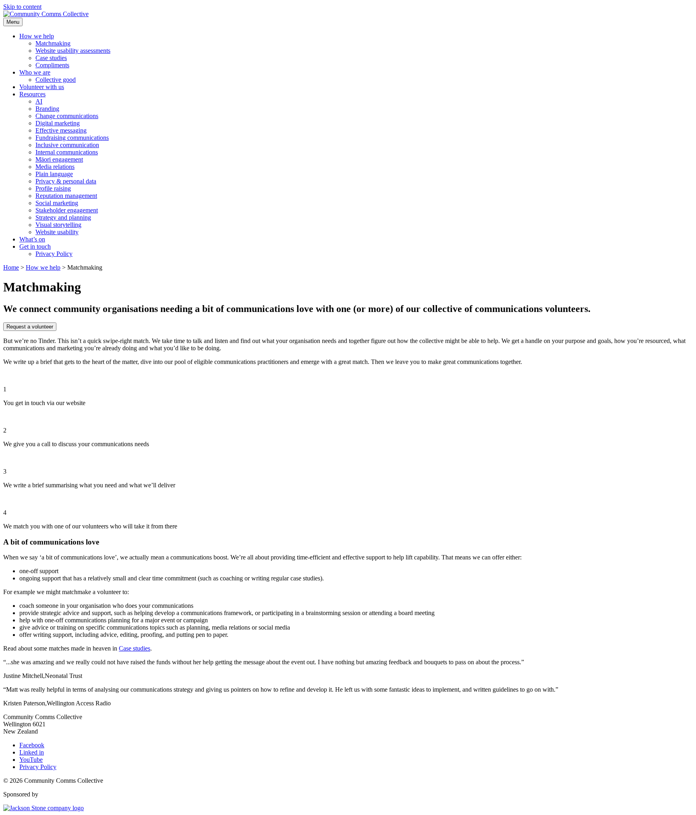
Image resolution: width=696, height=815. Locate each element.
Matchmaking (52, 43)
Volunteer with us (41, 86)
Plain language (54, 173)
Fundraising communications (72, 137)
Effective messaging (61, 130)
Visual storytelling (58, 224)
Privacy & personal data (65, 181)
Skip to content (22, 6)
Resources (32, 94)
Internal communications (66, 152)
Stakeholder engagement (66, 210)
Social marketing (56, 203)
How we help (36, 36)
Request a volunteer (29, 327)
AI (38, 101)
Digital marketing (57, 123)
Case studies (51, 57)
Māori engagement (59, 159)
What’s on (32, 239)
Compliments (52, 65)
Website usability (57, 232)
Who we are (34, 72)
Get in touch (35, 246)
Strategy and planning (63, 217)
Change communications (66, 115)
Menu (12, 22)
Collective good (55, 79)
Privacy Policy (53, 253)
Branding (47, 108)
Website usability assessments (72, 50)
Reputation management (66, 195)
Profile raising (53, 188)
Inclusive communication (67, 144)
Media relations (55, 166)
